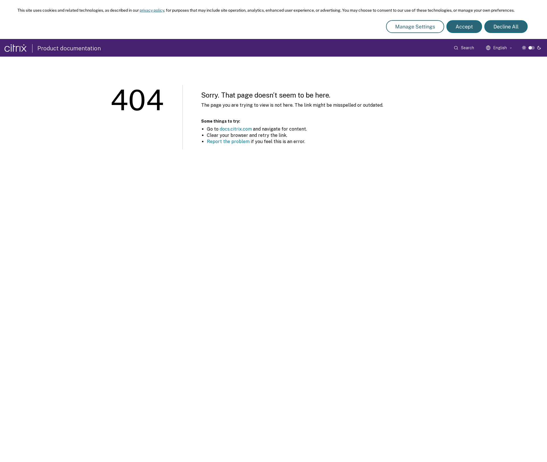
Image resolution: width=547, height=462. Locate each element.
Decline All (506, 27)
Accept (464, 27)
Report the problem (228, 141)
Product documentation (69, 48)
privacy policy (152, 10)
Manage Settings (415, 27)
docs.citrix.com (236, 129)
